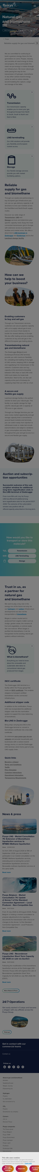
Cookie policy (28, 1163)
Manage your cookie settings (8, 1168)
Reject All (21, 1169)
